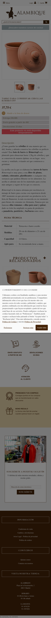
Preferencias (8, 327)
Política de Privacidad (33, 321)
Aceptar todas (41, 327)
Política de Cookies (9, 321)
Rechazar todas (28, 327)
